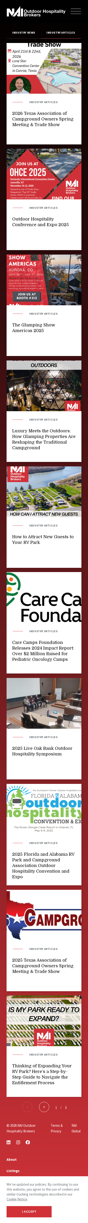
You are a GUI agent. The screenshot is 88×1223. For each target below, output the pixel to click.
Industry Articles (60, 32)
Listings (13, 1171)
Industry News (23, 32)
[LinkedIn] (8, 1142)
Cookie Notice (17, 1199)
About (12, 1159)
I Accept (29, 1211)
